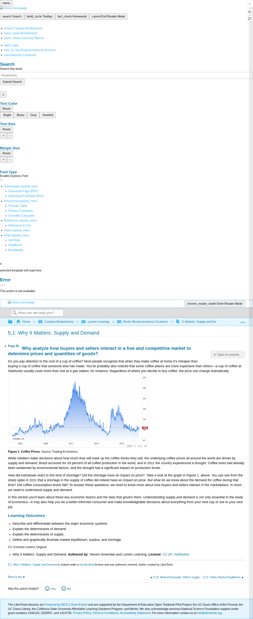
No (69, 588)
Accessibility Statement (135, 613)
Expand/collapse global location (243, 320)
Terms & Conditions (106, 613)
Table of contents (228, 354)
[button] (14, 245)
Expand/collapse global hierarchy (12, 321)
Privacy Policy (82, 613)
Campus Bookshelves (59, 321)
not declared (87, 564)
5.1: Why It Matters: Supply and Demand (32, 564)
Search (14, 313)
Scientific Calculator (21, 215)
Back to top (15, 576)
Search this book (11, 68)
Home (26, 321)
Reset (6, 108)
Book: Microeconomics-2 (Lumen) (145, 321)
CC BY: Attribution (176, 554)
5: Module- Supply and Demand (202, 321)
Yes (53, 588)
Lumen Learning (98, 321)
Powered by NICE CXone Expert (66, 604)
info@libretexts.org (209, 613)
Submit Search (12, 81)
